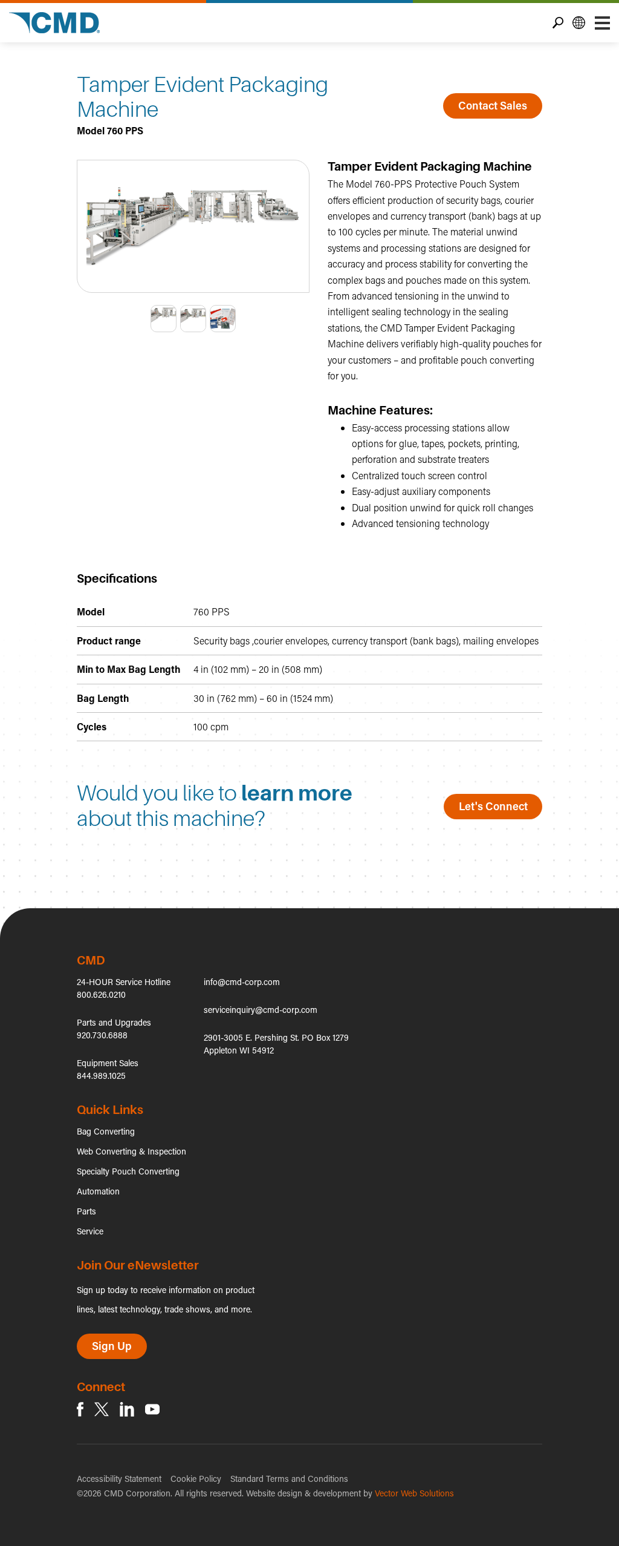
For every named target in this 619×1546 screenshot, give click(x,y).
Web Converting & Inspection (131, 1151)
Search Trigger (558, 22)
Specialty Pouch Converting (128, 1171)
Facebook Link (80, 1409)
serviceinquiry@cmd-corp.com (260, 1009)
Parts (86, 1211)
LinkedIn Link (127, 1409)
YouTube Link (152, 1409)
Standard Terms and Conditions (289, 1478)
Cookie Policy (195, 1478)
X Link (101, 1409)
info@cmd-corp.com (242, 982)
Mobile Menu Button (602, 23)
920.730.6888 (102, 1035)
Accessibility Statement (119, 1478)
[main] (309, 475)
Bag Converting (106, 1131)
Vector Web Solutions (414, 1493)
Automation (98, 1191)
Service (90, 1231)
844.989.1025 (101, 1075)
